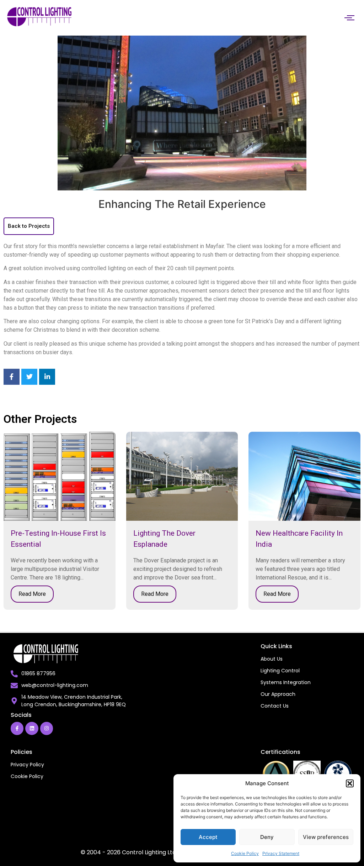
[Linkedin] (31, 728)
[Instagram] (46, 728)
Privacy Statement (280, 853)
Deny (267, 837)
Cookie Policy (245, 853)
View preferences (326, 837)
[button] (349, 783)
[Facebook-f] (17, 728)
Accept (208, 837)
